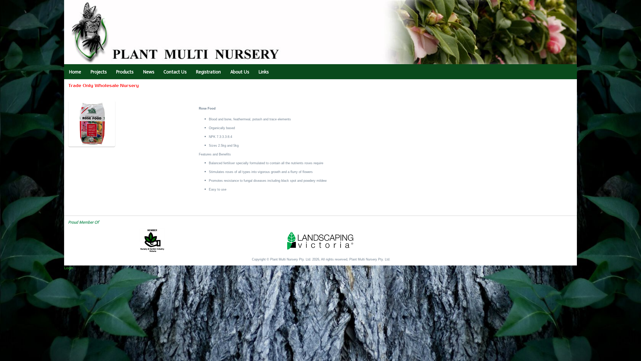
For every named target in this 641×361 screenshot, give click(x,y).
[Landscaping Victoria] (320, 241)
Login (68, 267)
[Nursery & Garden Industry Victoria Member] (152, 241)
